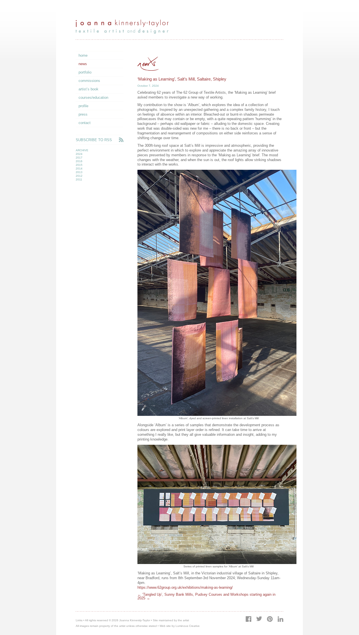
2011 (79, 179)
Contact (85, 123)
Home (83, 55)
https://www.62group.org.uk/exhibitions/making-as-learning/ (185, 587)
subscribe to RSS (94, 140)
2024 (79, 153)
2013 (79, 172)
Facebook (248, 619)
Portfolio (85, 72)
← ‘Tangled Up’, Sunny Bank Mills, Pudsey (172, 594)
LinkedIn (280, 619)
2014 (79, 168)
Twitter (259, 618)
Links (79, 620)
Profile (83, 106)
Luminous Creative (188, 625)
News (83, 64)
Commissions (89, 81)
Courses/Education (93, 97)
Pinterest (270, 619)
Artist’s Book (88, 89)
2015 (79, 164)
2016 (79, 161)
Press (83, 114)
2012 (79, 175)
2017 (79, 157)
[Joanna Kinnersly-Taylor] (122, 32)
